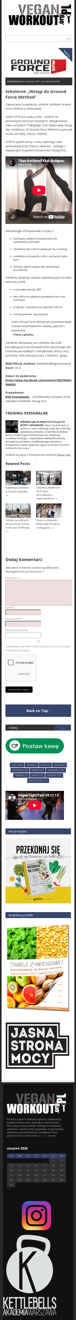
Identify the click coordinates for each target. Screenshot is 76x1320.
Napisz (44, 1135)
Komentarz (12, 578)
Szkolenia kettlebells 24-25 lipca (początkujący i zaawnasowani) (48, 493)
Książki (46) (59, 765)
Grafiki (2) (31, 765)
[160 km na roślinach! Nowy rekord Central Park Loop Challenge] (18, 516)
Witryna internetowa (16, 630)
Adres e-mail (13, 619)
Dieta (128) (17, 765)
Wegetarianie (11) (38, 780)
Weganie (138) (54, 775)
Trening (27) (21, 775)
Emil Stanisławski (17, 397)
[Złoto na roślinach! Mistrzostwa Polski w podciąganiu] (49, 516)
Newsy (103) (37, 770)
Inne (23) (45, 765)
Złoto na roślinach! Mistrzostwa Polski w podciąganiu (48, 524)
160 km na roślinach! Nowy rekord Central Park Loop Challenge (17, 524)
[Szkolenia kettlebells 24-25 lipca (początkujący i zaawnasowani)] (49, 484)
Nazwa (10, 607)
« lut (9, 1189)
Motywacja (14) (19, 770)
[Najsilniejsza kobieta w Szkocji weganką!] (18, 484)
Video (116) (37, 775)
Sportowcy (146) (56, 770)
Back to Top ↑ (38, 710)
